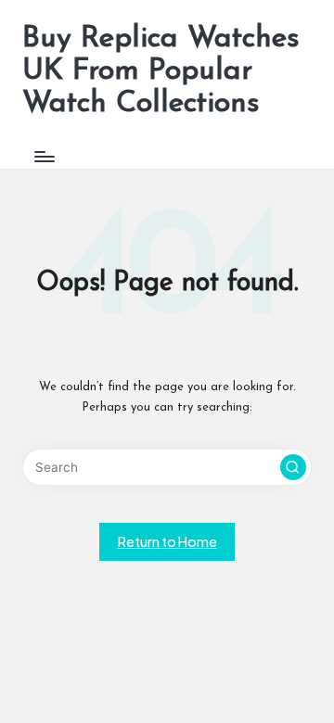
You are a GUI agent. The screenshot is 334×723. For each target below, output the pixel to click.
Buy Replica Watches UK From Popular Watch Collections (161, 71)
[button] (293, 467)
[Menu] (43, 157)
